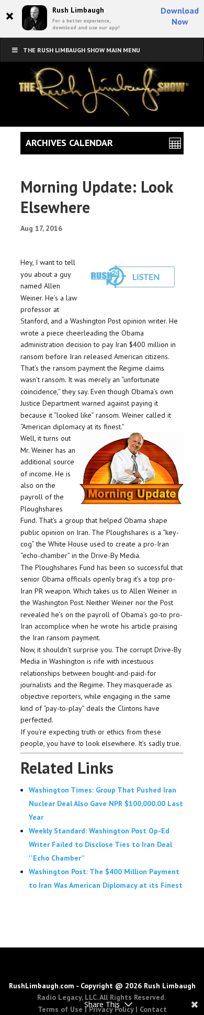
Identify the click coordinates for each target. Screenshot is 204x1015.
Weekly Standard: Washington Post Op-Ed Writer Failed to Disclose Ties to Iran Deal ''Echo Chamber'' (100, 844)
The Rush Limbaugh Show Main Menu (81, 50)
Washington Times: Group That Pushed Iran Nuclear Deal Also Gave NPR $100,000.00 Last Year (106, 803)
